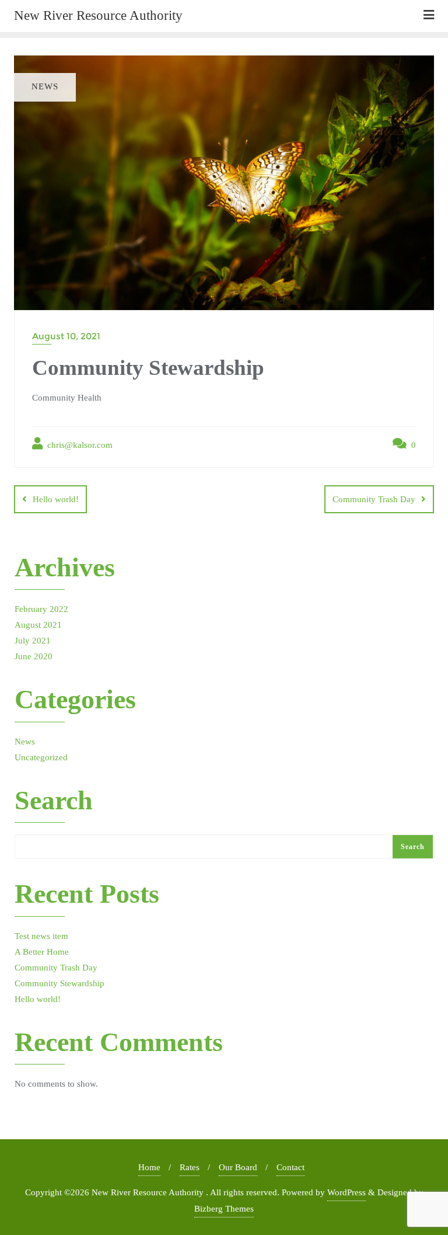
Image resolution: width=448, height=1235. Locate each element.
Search (54, 801)
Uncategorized (41, 757)
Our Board (238, 1167)
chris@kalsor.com (79, 445)
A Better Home (42, 951)
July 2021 (33, 640)
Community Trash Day (373, 499)
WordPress (346, 1192)
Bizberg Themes (224, 1208)
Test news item (41, 936)
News (25, 741)
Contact (290, 1167)
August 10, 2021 (66, 336)
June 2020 (33, 656)
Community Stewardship (59, 983)
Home (149, 1167)
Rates (190, 1167)
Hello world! (56, 499)
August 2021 (38, 624)
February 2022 (41, 609)
